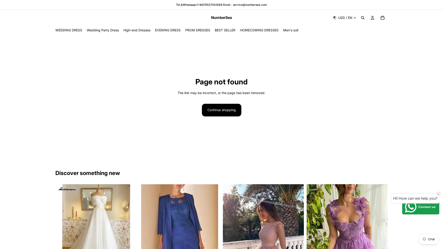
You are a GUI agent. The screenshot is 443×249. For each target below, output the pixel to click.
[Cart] (382, 18)
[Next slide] (129, 224)
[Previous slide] (62, 224)
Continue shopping (221, 110)
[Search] (363, 18)
